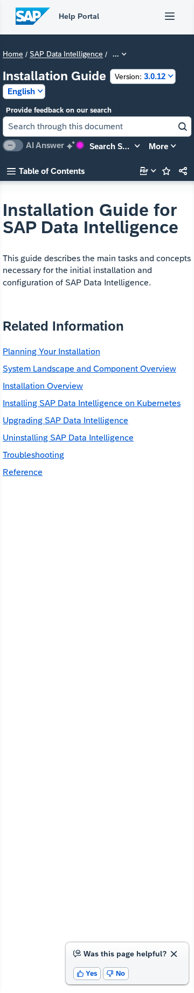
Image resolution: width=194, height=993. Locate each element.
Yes (87, 973)
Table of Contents (46, 171)
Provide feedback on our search (59, 110)
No (116, 973)
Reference (23, 472)
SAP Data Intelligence (66, 54)
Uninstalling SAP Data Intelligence (68, 437)
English (21, 91)
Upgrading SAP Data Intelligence (65, 420)
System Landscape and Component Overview (89, 368)
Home (13, 54)
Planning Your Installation (51, 351)
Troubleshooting (33, 454)
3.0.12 (140, 76)
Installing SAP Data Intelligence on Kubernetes (92, 403)
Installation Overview (43, 385)
